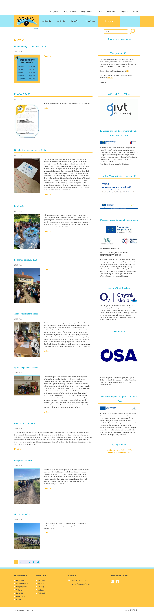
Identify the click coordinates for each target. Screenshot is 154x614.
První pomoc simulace (24, 423)
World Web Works (133, 610)
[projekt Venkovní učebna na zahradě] (119, 195)
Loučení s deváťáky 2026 (25, 259)
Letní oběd (19, 205)
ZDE (127, 71)
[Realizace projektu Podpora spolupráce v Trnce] (119, 408)
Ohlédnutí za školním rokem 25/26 (30, 149)
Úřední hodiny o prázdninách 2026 (30, 46)
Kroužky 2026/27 (22, 94)
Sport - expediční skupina (26, 367)
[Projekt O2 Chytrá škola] (119, 297)
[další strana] (34, 562)
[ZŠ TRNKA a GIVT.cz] (119, 109)
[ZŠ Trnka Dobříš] (26, 22)
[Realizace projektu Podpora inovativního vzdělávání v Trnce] (119, 142)
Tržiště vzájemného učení (26, 313)
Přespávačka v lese (23, 460)
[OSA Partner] (119, 355)
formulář (110, 77)
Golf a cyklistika (22, 514)
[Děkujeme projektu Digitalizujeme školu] (119, 235)
